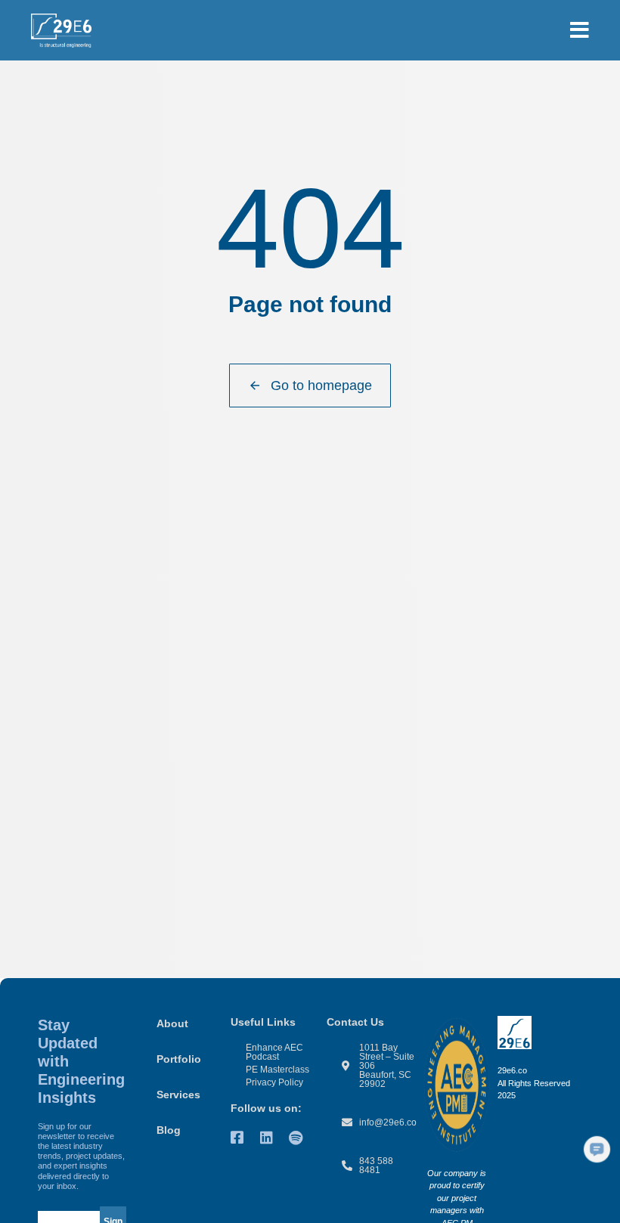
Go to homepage (321, 385)
